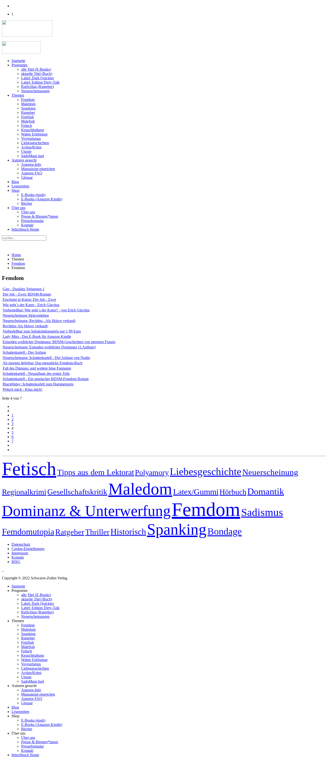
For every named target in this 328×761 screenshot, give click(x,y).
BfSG (16, 562)
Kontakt (27, 225)
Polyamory (152, 472)
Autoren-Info (31, 164)
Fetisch (26, 126)
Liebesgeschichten (35, 143)
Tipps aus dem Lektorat (95, 472)
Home (16, 255)
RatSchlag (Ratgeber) (37, 87)
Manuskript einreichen (38, 169)
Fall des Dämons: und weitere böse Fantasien (37, 368)
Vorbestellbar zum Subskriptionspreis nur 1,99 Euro (42, 331)
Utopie (26, 151)
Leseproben (20, 186)
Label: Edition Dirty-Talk (40, 82)
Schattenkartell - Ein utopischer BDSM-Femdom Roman (46, 379)
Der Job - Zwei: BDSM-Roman (27, 294)
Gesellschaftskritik (77, 492)
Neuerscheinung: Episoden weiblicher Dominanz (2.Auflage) (49, 347)
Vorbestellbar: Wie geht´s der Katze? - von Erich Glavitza (46, 310)
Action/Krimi (31, 147)
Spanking (28, 108)
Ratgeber (28, 113)
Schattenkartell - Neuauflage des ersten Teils (36, 373)
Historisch (128, 532)
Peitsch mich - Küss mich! (22, 389)
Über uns (18, 208)
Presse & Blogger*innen (39, 216)
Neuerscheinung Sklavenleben (26, 315)
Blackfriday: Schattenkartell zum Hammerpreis (38, 384)
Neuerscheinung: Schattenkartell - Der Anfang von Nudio (46, 358)
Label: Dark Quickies (37, 78)
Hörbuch (232, 492)
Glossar (27, 177)
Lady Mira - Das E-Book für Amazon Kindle (37, 336)
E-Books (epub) (33, 195)
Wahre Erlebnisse (34, 134)
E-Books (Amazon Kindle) (41, 199)
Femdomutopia (28, 532)
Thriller (97, 532)
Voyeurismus (31, 138)
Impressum (20, 553)
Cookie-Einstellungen (28, 549)
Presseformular (32, 221)
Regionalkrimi (24, 492)
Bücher (26, 203)
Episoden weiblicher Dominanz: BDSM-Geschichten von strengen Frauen (59, 342)
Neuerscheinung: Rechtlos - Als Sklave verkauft (39, 321)
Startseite (18, 61)
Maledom (28, 104)
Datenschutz (21, 544)
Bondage (224, 531)
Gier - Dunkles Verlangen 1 (23, 289)
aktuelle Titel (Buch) (36, 74)
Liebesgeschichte (205, 471)
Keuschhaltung (32, 130)
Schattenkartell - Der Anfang (24, 352)
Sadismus (262, 512)
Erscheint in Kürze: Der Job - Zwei (29, 299)
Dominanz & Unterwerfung (86, 510)
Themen (18, 95)
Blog (15, 182)
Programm (19, 65)
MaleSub (28, 121)
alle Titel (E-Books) (36, 69)
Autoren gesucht (24, 160)
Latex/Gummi (196, 491)
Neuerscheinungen (35, 91)
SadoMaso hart (32, 156)
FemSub (27, 117)
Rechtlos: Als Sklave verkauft (25, 326)
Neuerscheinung (270, 472)
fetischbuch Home (25, 229)
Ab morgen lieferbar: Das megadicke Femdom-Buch (42, 363)
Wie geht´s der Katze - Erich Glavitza (31, 305)
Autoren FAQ (31, 173)
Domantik (265, 491)
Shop (15, 190)
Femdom (28, 100)
